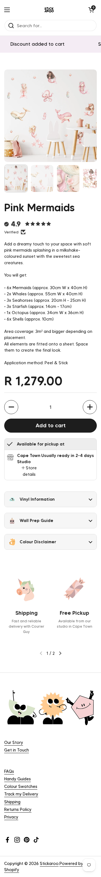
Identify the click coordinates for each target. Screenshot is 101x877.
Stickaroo (49, 863)
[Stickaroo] (49, 9)
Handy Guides (17, 778)
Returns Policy (17, 809)
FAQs (9, 771)
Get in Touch (16, 750)
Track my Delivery (21, 794)
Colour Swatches (20, 786)
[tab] (29, 471)
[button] (91, 9)
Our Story (13, 742)
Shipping (12, 801)
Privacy (11, 817)
